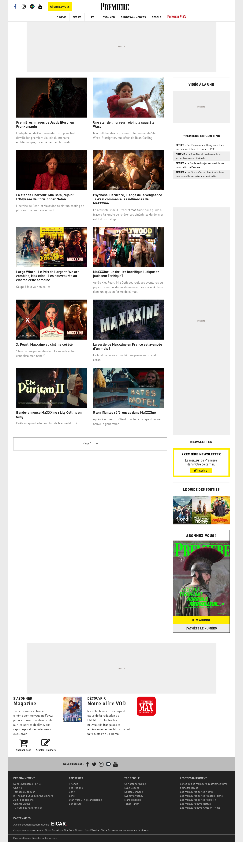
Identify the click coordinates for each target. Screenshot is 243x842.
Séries (77, 17)
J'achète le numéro (201, 628)
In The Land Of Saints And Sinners (33, 795)
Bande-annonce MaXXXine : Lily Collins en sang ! (49, 414)
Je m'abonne (201, 620)
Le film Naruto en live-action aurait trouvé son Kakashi (198, 156)
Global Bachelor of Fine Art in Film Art (64, 830)
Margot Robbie (132, 799)
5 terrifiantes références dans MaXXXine (124, 412)
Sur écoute (75, 803)
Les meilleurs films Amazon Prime (200, 807)
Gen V (72, 791)
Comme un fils (21, 803)
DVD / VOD (109, 17)
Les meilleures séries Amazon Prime (201, 795)
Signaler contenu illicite (44, 838)
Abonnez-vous (60, 6)
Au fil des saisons (23, 799)
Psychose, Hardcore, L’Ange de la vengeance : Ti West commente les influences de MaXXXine (128, 199)
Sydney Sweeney (133, 795)
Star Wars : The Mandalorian (85, 799)
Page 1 (87, 443)
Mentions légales (22, 838)
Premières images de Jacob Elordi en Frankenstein (45, 124)
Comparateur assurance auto (28, 830)
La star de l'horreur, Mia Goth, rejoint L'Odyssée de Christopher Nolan (45, 197)
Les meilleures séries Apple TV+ (198, 799)
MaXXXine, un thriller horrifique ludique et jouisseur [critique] (126, 274)
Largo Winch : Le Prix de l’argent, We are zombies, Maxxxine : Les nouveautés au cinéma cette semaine (47, 276)
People (156, 17)
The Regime (76, 787)
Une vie (17, 787)
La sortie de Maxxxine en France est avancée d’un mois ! (127, 346)
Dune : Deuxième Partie (27, 783)
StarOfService (92, 830)
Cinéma (61, 17)
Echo (72, 795)
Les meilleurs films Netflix (195, 803)
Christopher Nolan (135, 783)
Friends (73, 783)
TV (92, 17)
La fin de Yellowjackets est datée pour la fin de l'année (200, 165)
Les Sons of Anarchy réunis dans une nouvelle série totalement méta (200, 174)
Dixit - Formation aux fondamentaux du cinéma (124, 830)
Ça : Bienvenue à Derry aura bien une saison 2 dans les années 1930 (200, 147)
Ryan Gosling (132, 787)
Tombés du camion (24, 791)
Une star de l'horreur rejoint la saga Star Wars (124, 124)
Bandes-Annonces (133, 17)
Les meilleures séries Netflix (196, 791)
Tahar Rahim (131, 803)
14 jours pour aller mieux (27, 807)
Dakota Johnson (133, 791)
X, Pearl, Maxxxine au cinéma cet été (44, 344)
